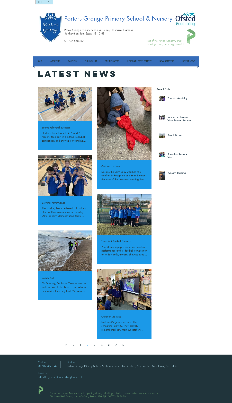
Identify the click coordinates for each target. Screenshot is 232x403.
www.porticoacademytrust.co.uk (141, 393)
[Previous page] (73, 345)
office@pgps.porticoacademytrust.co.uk (60, 377)
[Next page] (116, 345)
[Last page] (123, 345)
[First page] (66, 345)
